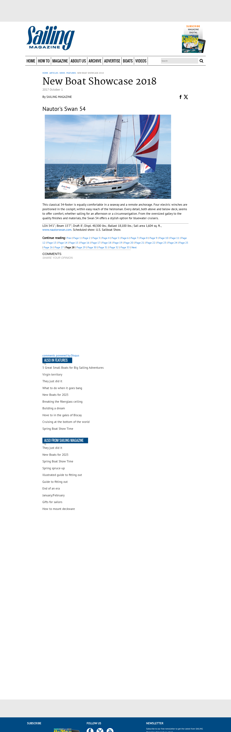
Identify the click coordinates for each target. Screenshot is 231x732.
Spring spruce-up (53, 468)
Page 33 (125, 247)
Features (71, 73)
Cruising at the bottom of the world (66, 422)
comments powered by (60, 355)
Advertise (112, 61)
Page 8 (144, 238)
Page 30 (92, 247)
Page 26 (48, 247)
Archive (95, 61)
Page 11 (174, 238)
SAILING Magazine (59, 97)
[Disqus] (86, 307)
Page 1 (77, 238)
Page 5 (115, 238)
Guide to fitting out (55, 482)
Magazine (60, 61)
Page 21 (139, 242)
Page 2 (86, 238)
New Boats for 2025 (55, 395)
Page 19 (117, 242)
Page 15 (73, 242)
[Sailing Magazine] (50, 38)
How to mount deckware (58, 509)
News (62, 73)
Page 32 (114, 247)
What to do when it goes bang (62, 388)
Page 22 (150, 242)
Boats (128, 61)
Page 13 (51, 242)
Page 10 (163, 238)
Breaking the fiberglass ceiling (62, 402)
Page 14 (62, 242)
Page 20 (128, 242)
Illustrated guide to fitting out (62, 475)
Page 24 (172, 242)
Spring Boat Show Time (57, 429)
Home (31, 61)
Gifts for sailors (52, 502)
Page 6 (125, 238)
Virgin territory (52, 374)
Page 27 (59, 247)
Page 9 (153, 238)
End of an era (51, 488)
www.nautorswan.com (56, 230)
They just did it (52, 381)
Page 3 (96, 238)
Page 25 (183, 242)
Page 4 (106, 238)
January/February (53, 495)
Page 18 (106, 242)
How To (44, 61)
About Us (78, 61)
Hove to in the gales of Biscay (62, 415)
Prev (69, 238)
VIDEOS (140, 61)
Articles (53, 73)
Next (134, 247)
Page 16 (84, 242)
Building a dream (53, 408)
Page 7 (134, 238)
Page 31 (103, 247)
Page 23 (161, 242)
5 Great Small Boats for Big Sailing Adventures (73, 368)
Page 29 (81, 247)
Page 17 (95, 242)
